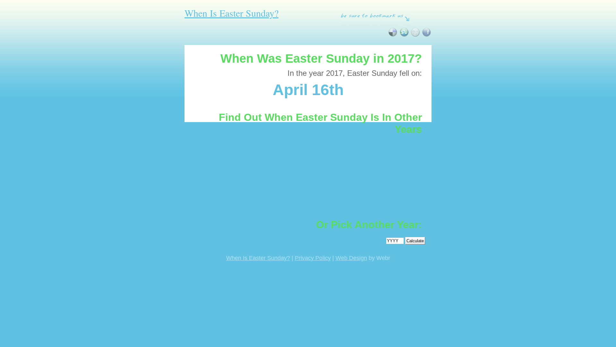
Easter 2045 (329, 205)
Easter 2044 (329, 191)
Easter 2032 (252, 163)
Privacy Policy (313, 258)
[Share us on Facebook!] (427, 35)
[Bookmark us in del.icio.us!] (393, 35)
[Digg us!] (415, 35)
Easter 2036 (291, 149)
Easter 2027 (214, 163)
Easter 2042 (329, 163)
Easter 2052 (406, 163)
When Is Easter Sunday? (231, 12)
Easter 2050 (368, 205)
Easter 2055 (406, 205)
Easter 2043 (329, 177)
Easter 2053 (406, 177)
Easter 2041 (329, 149)
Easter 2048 (368, 177)
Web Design (351, 258)
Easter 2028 (214, 177)
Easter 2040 (291, 205)
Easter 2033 (252, 177)
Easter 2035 (252, 205)
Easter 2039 (291, 191)
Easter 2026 (214, 149)
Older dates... (403, 248)
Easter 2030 (214, 205)
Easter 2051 (406, 149)
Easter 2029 (214, 191)
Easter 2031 (252, 149)
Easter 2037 (291, 163)
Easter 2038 (291, 177)
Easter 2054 (406, 191)
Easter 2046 (368, 149)
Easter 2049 (368, 191)
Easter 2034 (252, 191)
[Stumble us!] (404, 35)
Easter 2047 (368, 163)
